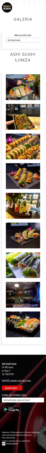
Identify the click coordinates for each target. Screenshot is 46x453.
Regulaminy (6, 432)
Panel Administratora (8, 437)
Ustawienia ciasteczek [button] (31, 432)
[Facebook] (5, 420)
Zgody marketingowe (8, 434)
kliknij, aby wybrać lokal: (23, 35)
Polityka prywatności (17, 432)
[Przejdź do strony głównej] (7, 7)
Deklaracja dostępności (23, 434)
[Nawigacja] (41, 7)
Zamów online (11, 387)
